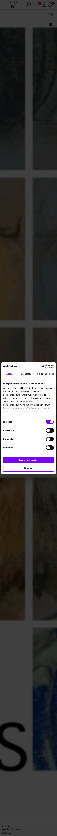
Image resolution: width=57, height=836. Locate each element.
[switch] (50, 430)
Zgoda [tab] (9, 374)
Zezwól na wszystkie (28, 460)
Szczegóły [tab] (26, 374)
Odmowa (28, 468)
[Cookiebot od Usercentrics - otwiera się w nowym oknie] (42, 366)
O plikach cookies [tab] (45, 374)
